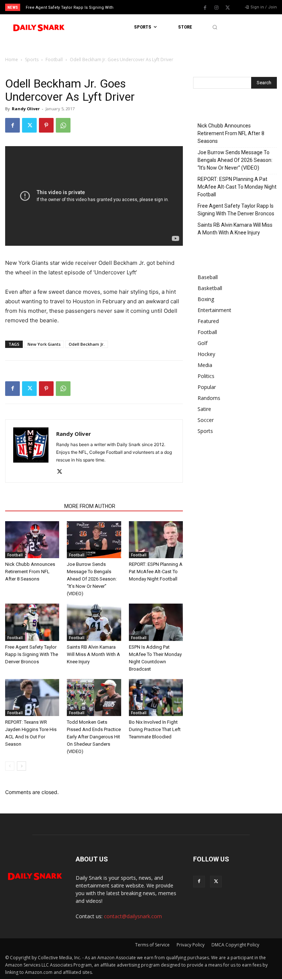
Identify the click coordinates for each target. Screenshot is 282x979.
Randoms (209, 397)
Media (205, 364)
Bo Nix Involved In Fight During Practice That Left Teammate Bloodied (155, 729)
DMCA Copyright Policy (235, 945)
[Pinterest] (46, 125)
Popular (207, 386)
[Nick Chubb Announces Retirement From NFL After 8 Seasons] (32, 539)
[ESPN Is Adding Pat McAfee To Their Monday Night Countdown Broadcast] (156, 622)
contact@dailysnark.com (133, 916)
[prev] (143, 7)
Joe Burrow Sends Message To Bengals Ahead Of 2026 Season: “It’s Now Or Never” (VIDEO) (92, 578)
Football (54, 59)
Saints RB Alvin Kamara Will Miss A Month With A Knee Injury (93, 654)
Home (11, 59)
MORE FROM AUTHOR (89, 506)
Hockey (206, 354)
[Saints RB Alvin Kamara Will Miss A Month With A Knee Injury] (94, 622)
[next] (154, 7)
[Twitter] (227, 7)
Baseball (208, 277)
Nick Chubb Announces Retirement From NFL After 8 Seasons (30, 571)
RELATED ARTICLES (32, 506)
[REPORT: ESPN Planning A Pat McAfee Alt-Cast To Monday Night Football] (156, 539)
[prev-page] (9, 766)
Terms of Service (152, 945)
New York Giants (44, 344)
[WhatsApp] (63, 125)
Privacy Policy (191, 945)
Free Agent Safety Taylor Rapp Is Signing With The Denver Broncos (31, 654)
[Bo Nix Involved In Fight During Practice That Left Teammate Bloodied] (156, 697)
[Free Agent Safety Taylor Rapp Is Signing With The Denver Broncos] (32, 622)
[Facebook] (205, 7)
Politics (206, 375)
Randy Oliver (26, 108)
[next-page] (21, 766)
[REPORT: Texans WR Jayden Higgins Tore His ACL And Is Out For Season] (32, 697)
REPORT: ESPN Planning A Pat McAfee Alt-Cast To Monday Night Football (155, 571)
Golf (202, 343)
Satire (204, 408)
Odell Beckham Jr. (87, 344)
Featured (208, 321)
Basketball (210, 288)
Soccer (206, 419)
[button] (214, 27)
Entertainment (214, 310)
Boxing (206, 299)
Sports (32, 59)
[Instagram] (216, 7)
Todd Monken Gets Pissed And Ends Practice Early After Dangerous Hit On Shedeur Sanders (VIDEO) (94, 736)
